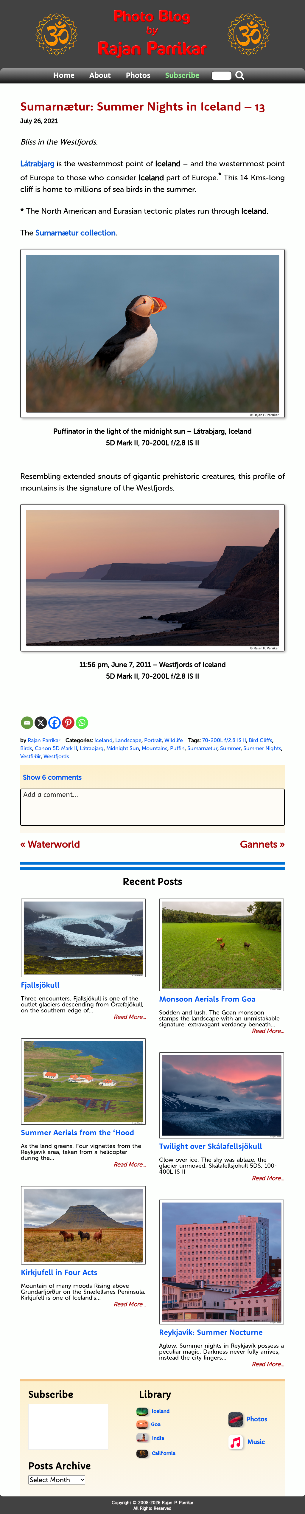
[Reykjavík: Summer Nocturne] (221, 1262)
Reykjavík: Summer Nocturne (211, 1332)
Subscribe (182, 75)
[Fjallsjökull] (83, 938)
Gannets (258, 844)
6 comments (52, 777)
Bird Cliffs (260, 740)
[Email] (27, 722)
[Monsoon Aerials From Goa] (221, 945)
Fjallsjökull (40, 985)
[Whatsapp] (82, 722)
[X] (41, 722)
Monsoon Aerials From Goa (207, 999)
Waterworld (54, 844)
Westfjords (56, 756)
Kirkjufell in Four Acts (59, 1272)
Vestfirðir (30, 756)
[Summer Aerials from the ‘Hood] (83, 1081)
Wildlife (173, 740)
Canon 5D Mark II (56, 748)
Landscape (128, 740)
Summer (230, 748)
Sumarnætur (202, 748)
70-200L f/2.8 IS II (224, 740)
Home (63, 75)
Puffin (177, 748)
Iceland (103, 740)
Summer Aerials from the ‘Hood (77, 1132)
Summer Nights (262, 748)
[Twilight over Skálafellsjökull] (221, 1095)
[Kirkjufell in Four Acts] (83, 1225)
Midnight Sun (122, 748)
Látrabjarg (92, 748)
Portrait (153, 740)
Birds (26, 748)
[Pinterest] (68, 722)
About (100, 75)
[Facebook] (54, 722)
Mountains (154, 748)
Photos (138, 75)
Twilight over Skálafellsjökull (210, 1146)
